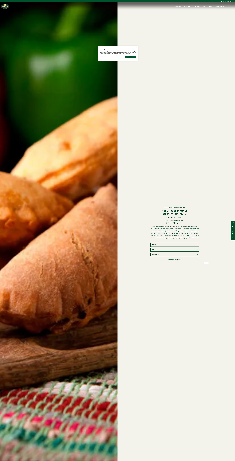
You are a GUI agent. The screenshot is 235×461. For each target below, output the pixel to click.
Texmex (206, 263)
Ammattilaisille (220, 6)
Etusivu (165, 207)
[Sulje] (136, 47)
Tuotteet (196, 6)
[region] (118, 53)
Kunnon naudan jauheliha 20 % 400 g (174, 220)
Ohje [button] (153, 249)
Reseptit (177, 6)
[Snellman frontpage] (5, 6)
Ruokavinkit (186, 6)
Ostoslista (229, 1)
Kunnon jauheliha (177, 259)
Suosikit (222, 1)
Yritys (210, 6)
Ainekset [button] (154, 244)
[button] (181, 6)
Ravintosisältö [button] (155, 254)
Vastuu (204, 6)
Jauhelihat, (170, 259)
